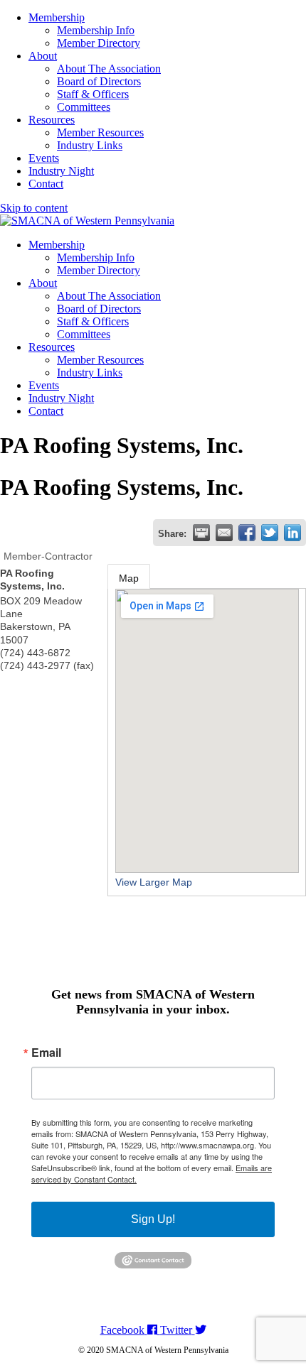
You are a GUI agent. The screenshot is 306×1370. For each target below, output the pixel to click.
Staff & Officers (93, 94)
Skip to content (34, 208)
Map (129, 578)
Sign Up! (153, 1219)
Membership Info (95, 30)
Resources (51, 120)
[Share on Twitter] (269, 532)
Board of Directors (99, 81)
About (42, 56)
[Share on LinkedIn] (292, 532)
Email (46, 1052)
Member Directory (98, 43)
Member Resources (100, 132)
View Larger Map (153, 882)
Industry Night (61, 171)
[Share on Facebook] (246, 532)
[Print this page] (201, 532)
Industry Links (89, 145)
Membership (56, 17)
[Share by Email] (224, 532)
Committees (83, 107)
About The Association (109, 68)
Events (43, 158)
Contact (45, 184)
